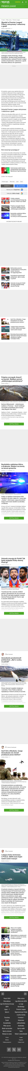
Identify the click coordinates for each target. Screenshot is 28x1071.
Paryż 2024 (7, 998)
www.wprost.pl (11, 1067)
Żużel (7, 1020)
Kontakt (21, 1037)
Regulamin (21, 1039)
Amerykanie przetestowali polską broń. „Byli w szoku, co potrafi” (11, 660)
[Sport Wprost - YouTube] (19, 1050)
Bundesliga (21, 1006)
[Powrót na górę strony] (25, 993)
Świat (21, 181)
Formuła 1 (21, 1017)
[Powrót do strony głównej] (2, 993)
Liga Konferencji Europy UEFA (7, 1005)
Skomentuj (7, 186)
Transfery (7, 1017)
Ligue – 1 (7, 1009)
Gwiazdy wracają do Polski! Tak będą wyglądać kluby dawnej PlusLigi (13, 560)
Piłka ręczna (7, 1026)
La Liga (21, 1004)
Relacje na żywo (7, 1034)
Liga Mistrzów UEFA (21, 1001)
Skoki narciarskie (7, 1028)
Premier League (8, 6)
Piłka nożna (12, 181)
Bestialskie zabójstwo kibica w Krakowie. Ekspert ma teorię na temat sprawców (12, 466)
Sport (17, 181)
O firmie (7, 1037)
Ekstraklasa (7, 1001)
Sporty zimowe (7, 1031)
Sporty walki (21, 1028)
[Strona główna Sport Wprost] (5, 2)
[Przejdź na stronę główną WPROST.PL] (0, 2)
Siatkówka (21, 1026)
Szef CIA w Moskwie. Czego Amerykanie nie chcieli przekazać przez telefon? (12, 753)
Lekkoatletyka (21, 1023)
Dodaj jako (13, 193)
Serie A (7, 1012)
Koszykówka (7, 1023)
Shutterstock (15, 401)
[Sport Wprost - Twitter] (14, 1050)
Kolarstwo (21, 1020)
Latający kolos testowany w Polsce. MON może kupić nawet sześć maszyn (11, 857)
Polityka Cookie (21, 1042)
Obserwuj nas (13, 189)
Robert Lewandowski (21, 1034)
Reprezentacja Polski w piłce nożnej (21, 1013)
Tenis (21, 1031)
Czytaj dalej (14, 424)
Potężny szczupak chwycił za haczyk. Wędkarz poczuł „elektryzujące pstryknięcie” (12, 379)
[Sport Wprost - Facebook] (9, 1050)
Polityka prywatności (7, 1042)
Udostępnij (22, 186)
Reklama (7, 1039)
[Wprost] (1, 20)
